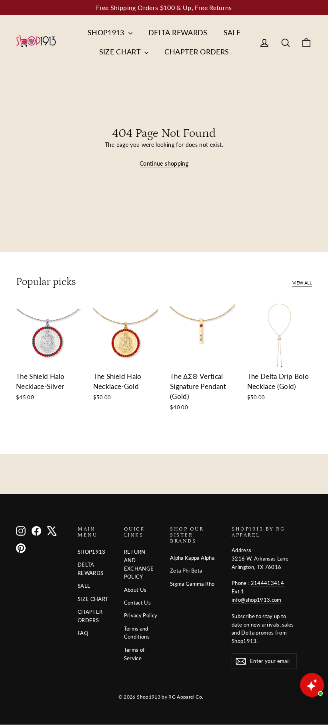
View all (302, 282)
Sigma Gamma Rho (192, 584)
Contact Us (137, 602)
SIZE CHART (121, 51)
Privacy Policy (141, 615)
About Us (135, 590)
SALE (232, 32)
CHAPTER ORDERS (196, 51)
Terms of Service (134, 654)
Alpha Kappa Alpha (192, 558)
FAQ (83, 633)
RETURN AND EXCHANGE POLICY (139, 564)
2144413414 (267, 583)
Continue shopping (164, 163)
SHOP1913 (107, 32)
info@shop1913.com (257, 600)
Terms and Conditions (137, 632)
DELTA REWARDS (178, 32)
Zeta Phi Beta (186, 570)
